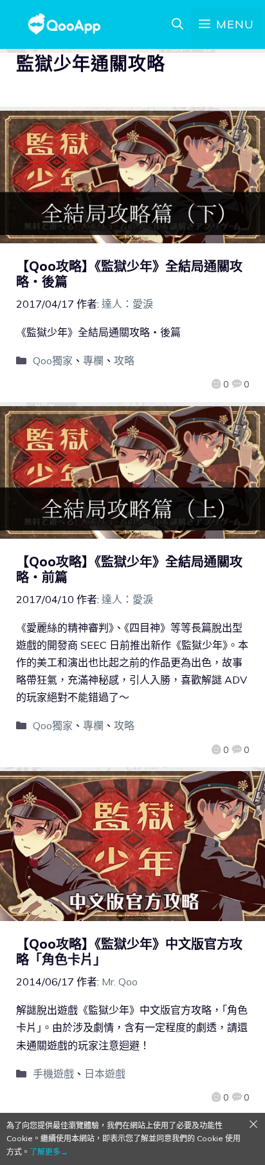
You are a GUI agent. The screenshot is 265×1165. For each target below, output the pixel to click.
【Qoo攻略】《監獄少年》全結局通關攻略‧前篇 (129, 569)
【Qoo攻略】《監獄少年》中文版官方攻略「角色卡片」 (129, 951)
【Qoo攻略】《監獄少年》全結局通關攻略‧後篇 (129, 274)
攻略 (124, 360)
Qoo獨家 (53, 360)
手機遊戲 (53, 1073)
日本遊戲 (104, 1073)
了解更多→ (49, 1152)
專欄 (93, 360)
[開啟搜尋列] (177, 24)
